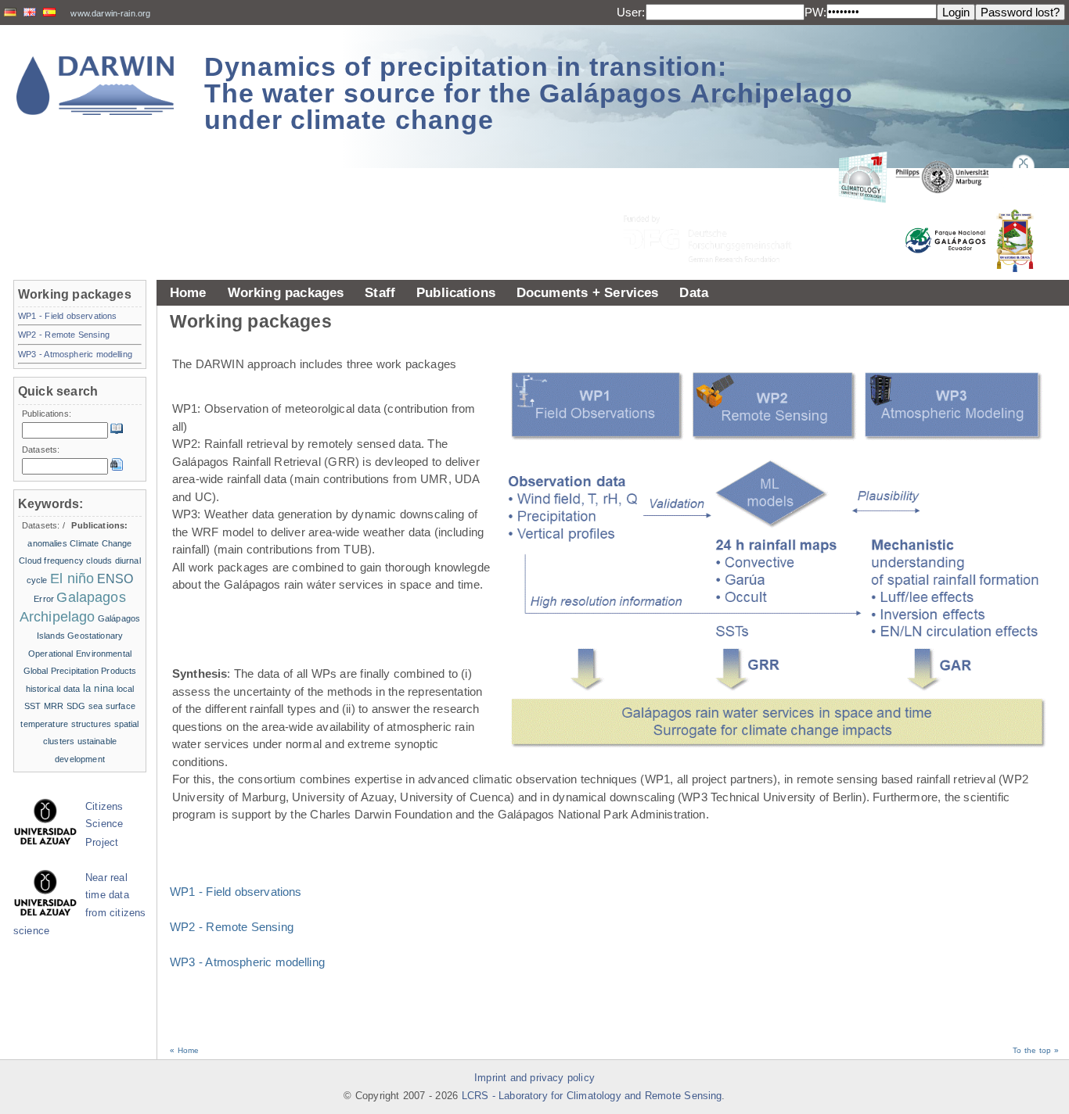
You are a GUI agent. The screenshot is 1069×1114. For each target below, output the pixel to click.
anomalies (47, 543)
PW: (815, 12)
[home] (95, 85)
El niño (72, 578)
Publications (455, 292)
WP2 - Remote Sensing (231, 926)
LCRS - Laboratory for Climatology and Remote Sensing (592, 1096)
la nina (98, 688)
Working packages (286, 292)
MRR (53, 706)
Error (44, 599)
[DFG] (716, 203)
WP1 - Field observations (236, 891)
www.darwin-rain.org (110, 13)
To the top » (1036, 1050)
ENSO (115, 579)
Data (693, 292)
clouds (99, 560)
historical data (53, 688)
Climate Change (100, 543)
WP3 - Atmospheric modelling (247, 962)
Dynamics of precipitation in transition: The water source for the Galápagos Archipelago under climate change (528, 93)
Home (188, 292)
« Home (184, 1050)
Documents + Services (588, 292)
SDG (76, 706)
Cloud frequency (51, 560)
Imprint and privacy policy (534, 1078)
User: (631, 12)
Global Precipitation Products (80, 670)
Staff (380, 292)
